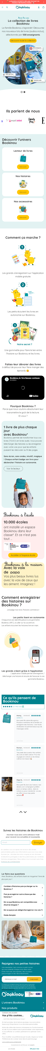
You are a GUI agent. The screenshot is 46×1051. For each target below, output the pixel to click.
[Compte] (38, 7)
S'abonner (34, 979)
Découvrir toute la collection (23, 40)
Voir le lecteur (13, 468)
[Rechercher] (7, 7)
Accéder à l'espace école (23, 555)
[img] (7, 706)
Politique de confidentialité (8, 989)
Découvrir (23, 167)
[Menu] (2, 7)
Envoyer (38, 842)
